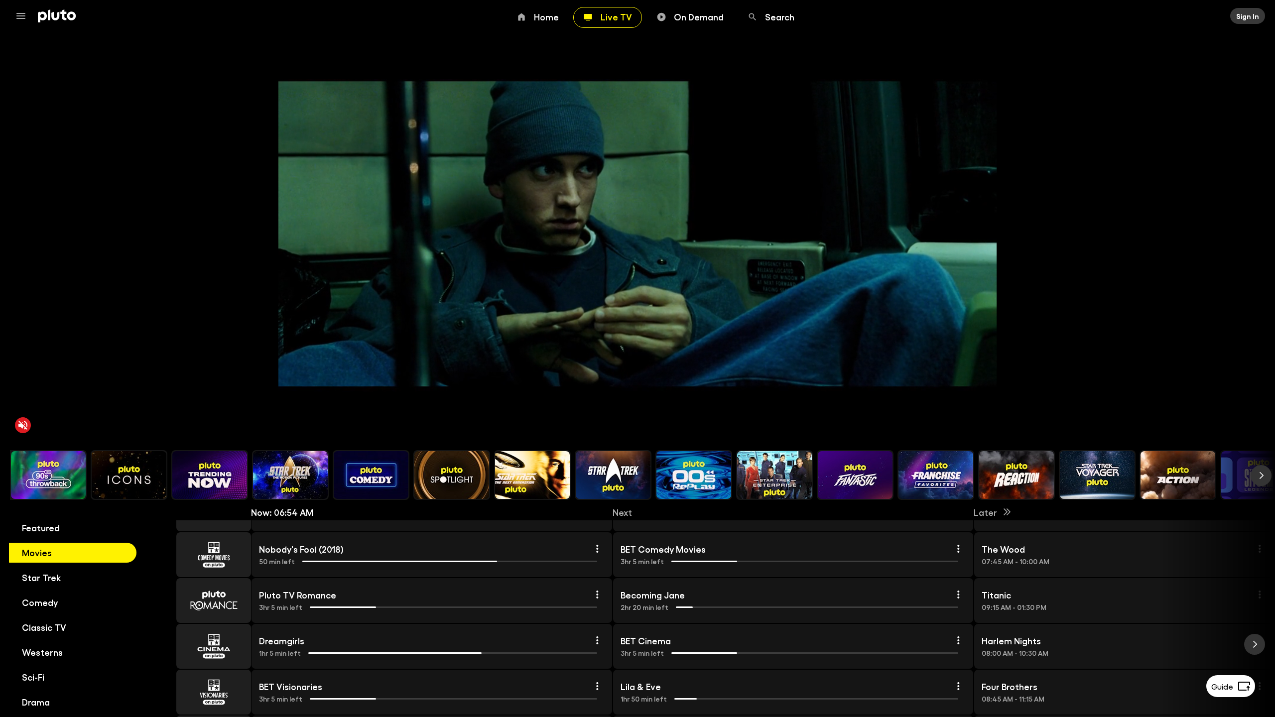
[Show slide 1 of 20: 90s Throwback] (48, 475)
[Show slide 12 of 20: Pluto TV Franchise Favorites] (935, 475)
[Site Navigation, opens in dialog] (24, 15)
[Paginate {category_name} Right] (1261, 475)
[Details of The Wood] (1260, 548)
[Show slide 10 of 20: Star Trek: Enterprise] (774, 475)
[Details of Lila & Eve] (958, 686)
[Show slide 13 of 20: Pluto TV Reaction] (1016, 475)
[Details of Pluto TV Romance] (597, 594)
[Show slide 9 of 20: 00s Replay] (693, 475)
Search (779, 16)
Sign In (1247, 16)
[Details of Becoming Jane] (958, 594)
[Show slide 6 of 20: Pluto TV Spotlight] (451, 475)
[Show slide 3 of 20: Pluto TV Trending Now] (209, 475)
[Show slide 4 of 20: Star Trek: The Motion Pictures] (290, 475)
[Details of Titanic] (1260, 594)
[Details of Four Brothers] (1260, 686)
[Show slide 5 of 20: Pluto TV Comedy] (371, 475)
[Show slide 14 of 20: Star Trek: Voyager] (1097, 475)
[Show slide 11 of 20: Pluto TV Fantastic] (855, 475)
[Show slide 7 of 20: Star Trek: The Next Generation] (532, 475)
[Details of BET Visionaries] (597, 686)
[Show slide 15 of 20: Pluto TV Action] (1178, 475)
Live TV (616, 16)
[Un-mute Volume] (23, 425)
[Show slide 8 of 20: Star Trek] (613, 475)
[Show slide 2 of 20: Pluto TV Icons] (129, 475)
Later (985, 511)
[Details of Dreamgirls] (597, 640)
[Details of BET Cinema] (958, 640)
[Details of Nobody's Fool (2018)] (597, 548)
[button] (202, 554)
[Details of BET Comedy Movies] (958, 548)
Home (546, 16)
